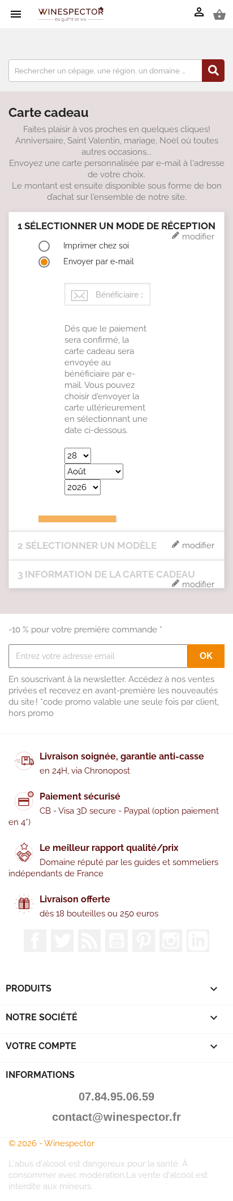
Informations (40, 1074)
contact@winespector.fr (116, 1117)
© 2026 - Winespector (51, 1143)
